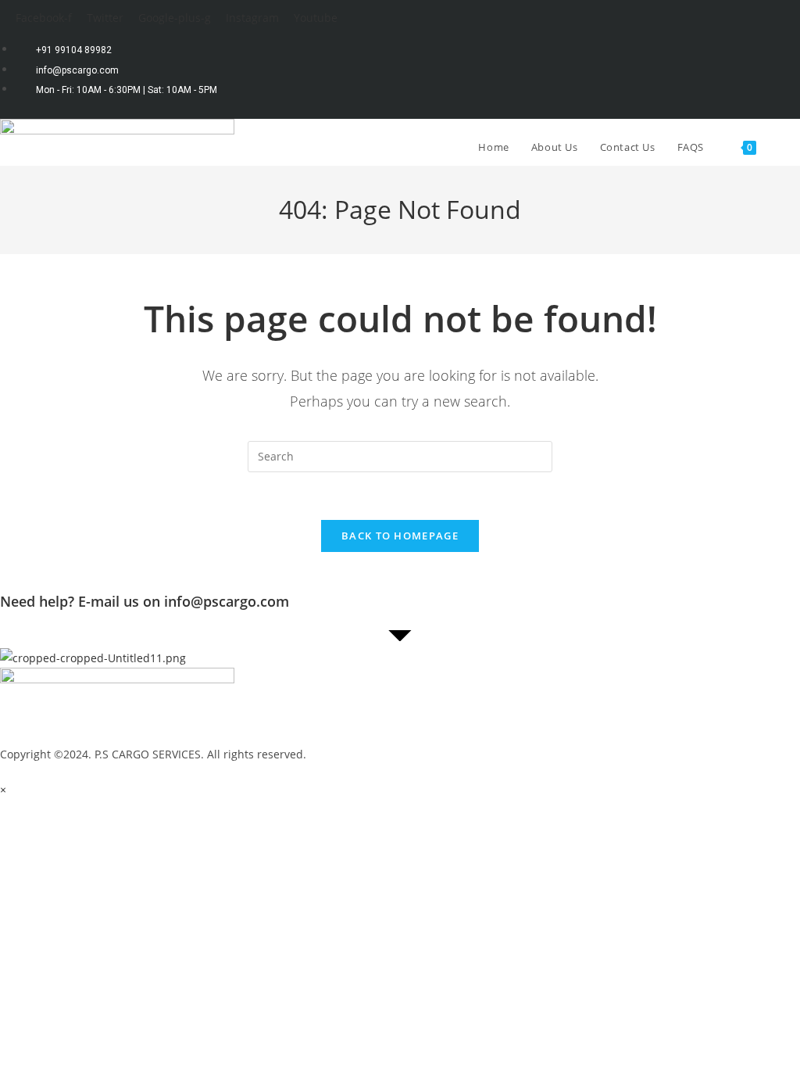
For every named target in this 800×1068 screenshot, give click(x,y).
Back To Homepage (400, 536)
